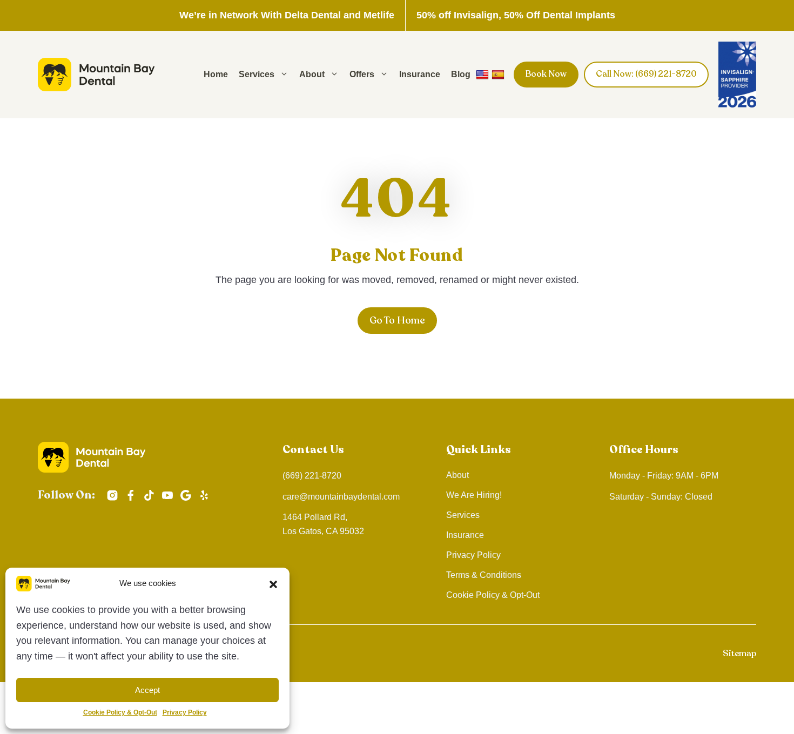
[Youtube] (167, 503)
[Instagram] (112, 503)
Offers (361, 74)
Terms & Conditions (483, 575)
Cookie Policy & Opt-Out (120, 712)
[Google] (185, 503)
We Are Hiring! (474, 495)
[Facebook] (130, 503)
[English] (484, 75)
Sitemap (739, 653)
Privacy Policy (185, 712)
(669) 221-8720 (311, 475)
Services (256, 74)
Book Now (546, 74)
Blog (460, 74)
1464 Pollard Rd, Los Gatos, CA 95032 (323, 524)
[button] (273, 583)
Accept (147, 690)
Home (216, 74)
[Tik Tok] (149, 503)
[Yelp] (204, 503)
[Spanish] (499, 75)
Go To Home (397, 320)
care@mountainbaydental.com (341, 496)
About (312, 74)
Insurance (419, 74)
